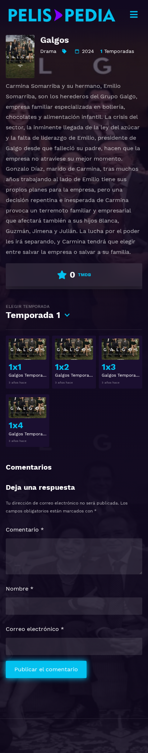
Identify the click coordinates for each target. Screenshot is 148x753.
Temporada (33, 312)
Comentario (25, 529)
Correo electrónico (35, 629)
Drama (48, 51)
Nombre (19, 588)
